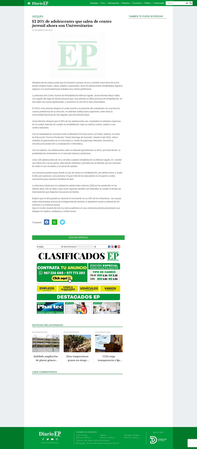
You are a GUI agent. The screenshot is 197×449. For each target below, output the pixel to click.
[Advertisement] (78, 400)
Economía (137, 3)
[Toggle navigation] (28, 3)
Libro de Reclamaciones (50, 442)
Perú (103, 3)
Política (147, 3)
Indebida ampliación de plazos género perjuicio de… (46, 360)
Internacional (113, 3)
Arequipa (94, 3)
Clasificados (159, 3)
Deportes (126, 3)
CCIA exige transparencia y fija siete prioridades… (109, 360)
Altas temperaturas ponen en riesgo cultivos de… (77, 360)
